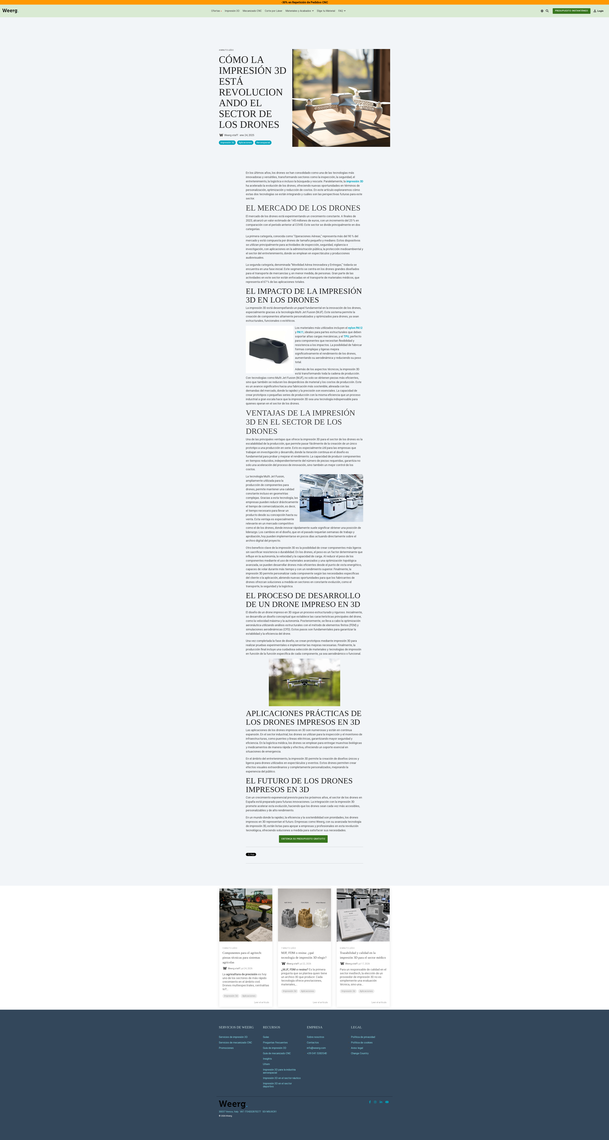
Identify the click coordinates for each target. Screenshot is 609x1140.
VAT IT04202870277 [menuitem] (250, 1111)
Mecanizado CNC (252, 10)
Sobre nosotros (315, 1037)
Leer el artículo (261, 1002)
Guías (266, 1037)
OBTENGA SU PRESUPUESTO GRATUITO (303, 839)
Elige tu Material (326, 10)
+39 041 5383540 (317, 1053)
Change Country (360, 1053)
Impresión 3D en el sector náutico (282, 1078)
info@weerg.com (316, 1047)
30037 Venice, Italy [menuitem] (228, 1111)
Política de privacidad (363, 1037)
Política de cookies (362, 1042)
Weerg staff (231, 135)
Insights (267, 1058)
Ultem (266, 1064)
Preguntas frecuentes (275, 1042)
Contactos (313, 1042)
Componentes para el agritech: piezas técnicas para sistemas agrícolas (242, 957)
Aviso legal (357, 1047)
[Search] (547, 11)
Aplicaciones (245, 142)
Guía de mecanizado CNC (277, 1053)
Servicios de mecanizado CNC (235, 1042)
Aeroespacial (263, 142)
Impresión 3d (227, 142)
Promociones (226, 1047)
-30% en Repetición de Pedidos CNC (304, 2)
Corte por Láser (273, 10)
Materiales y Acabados (298, 10)
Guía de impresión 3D (274, 1047)
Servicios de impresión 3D (233, 1037)
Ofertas (215, 10)
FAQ (341, 10)
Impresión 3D (232, 10)
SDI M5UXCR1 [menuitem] (269, 1111)
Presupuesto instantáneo (571, 11)
